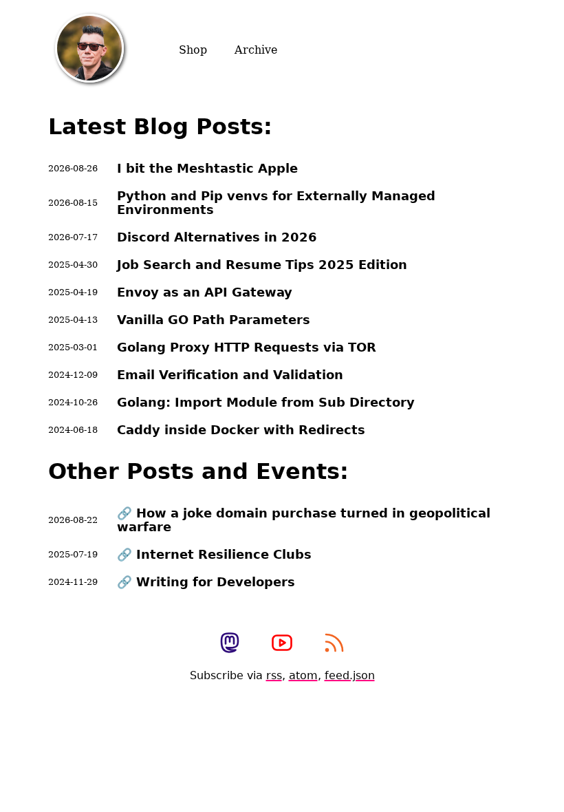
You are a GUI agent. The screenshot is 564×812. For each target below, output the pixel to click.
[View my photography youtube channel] (282, 644)
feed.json (350, 675)
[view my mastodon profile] (229, 644)
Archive (256, 49)
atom (303, 675)
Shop (193, 49)
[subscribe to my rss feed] (334, 644)
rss (274, 675)
